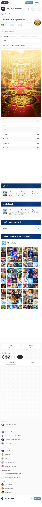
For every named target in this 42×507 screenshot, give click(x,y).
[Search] (33, 9)
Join (20, 357)
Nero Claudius (25, 192)
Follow (5, 3)
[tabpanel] (21, 392)
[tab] (10, 362)
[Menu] (39, 9)
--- (38, 228)
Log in (37, 3)
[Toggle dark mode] (28, 8)
